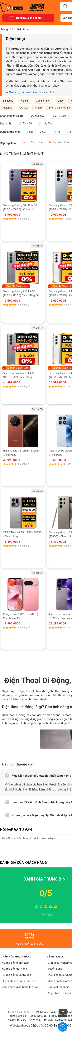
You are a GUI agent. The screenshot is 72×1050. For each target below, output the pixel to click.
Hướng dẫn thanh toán (15, 962)
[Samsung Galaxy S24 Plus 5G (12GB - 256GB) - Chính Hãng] (23, 182)
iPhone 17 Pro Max (41, 1019)
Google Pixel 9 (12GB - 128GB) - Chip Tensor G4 (21, 616)
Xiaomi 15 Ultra (17, 1019)
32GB (43, 131)
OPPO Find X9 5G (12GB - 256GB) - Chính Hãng (22, 534)
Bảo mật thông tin (58, 986)
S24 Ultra (40, 1011)
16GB (29, 131)
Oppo (61, 100)
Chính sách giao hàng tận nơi (20, 986)
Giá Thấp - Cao (61, 142)
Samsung (15, 92)
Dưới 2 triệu (37, 115)
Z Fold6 (51, 1011)
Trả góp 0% (37, 164)
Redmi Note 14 (17, 1015)
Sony (42, 92)
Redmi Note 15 (37, 1015)
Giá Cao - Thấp (35, 142)
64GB (57, 131)
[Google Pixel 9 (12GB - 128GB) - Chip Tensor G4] (23, 591)
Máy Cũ (27, 123)
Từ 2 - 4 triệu (58, 115)
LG (52, 92)
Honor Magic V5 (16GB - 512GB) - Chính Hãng (22, 452)
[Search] (65, 6)
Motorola (7, 107)
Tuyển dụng (55, 968)
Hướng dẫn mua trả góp (16, 974)
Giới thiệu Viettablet (60, 962)
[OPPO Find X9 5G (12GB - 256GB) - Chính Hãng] (23, 509)
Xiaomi (30, 92)
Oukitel (24, 107)
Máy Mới (47, 123)
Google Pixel (43, 100)
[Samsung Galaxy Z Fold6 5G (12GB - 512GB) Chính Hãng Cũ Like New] (23, 264)
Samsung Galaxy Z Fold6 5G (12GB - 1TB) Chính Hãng (19, 375)
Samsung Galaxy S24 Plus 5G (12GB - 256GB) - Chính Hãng (20, 207)
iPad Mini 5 (56, 1015)
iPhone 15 (27, 1011)
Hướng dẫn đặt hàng (14, 968)
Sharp (38, 107)
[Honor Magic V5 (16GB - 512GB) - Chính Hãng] (23, 427)
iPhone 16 (14, 1011)
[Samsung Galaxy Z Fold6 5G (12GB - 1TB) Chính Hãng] (23, 345)
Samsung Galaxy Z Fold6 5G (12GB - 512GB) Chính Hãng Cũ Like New (21, 293)
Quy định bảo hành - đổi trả (18, 980)
